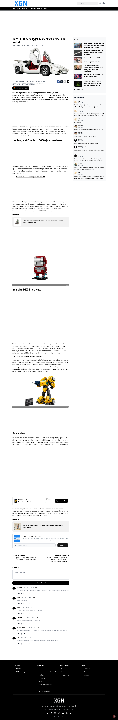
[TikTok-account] (59, 713)
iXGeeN (80, 139)
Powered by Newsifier (59, 716)
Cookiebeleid (53, 706)
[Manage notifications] (114, 716)
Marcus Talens (21, 45)
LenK (79, 101)
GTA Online (32, 8)
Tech (45, 8)
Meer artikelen (79, 90)
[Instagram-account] (55, 713)
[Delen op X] (61, 81)
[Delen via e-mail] (64, 81)
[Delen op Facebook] (58, 81)
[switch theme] (100, 3)
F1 (49, 8)
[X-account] (47, 713)
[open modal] (104, 3)
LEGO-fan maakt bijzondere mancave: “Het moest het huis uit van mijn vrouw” (43, 222)
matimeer (80, 155)
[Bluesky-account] (71, 713)
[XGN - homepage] (20, 3)
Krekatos (80, 163)
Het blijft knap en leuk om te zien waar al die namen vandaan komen (89, 151)
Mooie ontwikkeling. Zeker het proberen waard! (86, 143)
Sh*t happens (77, 122)
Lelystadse (80, 125)
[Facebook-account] (51, 713)
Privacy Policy (43, 706)
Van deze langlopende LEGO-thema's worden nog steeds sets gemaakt (43, 526)
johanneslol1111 (82, 146)
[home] (14, 8)
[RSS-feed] (67, 713)
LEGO (18, 8)
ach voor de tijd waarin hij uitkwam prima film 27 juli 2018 (88, 129)
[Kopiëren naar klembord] (68, 81)
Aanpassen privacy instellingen (69, 706)
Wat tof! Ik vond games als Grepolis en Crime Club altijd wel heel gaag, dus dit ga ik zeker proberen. (89, 168)
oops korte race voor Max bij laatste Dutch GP (86, 136)
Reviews (40, 8)
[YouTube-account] (63, 713)
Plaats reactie (41, 583)
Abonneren (62, 545)
